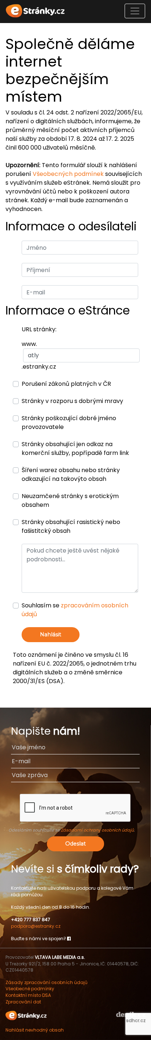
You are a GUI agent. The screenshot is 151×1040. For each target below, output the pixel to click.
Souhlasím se (75, 609)
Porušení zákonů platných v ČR (66, 384)
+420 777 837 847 (30, 919)
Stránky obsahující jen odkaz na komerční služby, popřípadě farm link (75, 448)
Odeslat (75, 843)
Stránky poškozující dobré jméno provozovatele (69, 422)
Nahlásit (50, 634)
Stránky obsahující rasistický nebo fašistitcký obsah (71, 526)
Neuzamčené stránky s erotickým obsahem (70, 500)
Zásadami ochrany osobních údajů (97, 830)
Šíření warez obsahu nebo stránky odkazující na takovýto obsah (71, 474)
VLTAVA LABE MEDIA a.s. (60, 957)
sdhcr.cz (136, 1020)
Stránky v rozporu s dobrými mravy (72, 401)
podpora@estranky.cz (35, 926)
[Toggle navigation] (135, 11)
